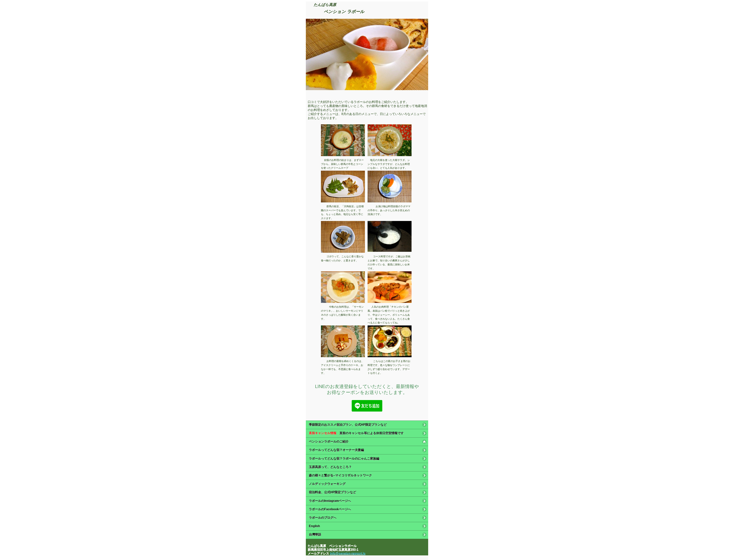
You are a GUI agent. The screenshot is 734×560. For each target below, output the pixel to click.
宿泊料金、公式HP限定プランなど (332, 492)
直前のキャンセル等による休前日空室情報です (356, 433)
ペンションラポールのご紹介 (329, 441)
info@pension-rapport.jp (347, 553)
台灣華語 (315, 534)
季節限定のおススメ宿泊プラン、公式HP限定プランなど (348, 424)
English (314, 526)
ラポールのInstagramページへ (330, 500)
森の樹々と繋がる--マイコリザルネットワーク (340, 475)
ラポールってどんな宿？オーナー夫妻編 (336, 450)
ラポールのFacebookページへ (330, 509)
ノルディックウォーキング (327, 483)
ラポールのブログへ (322, 517)
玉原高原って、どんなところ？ (330, 467)
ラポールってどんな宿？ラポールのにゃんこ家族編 (344, 458)
